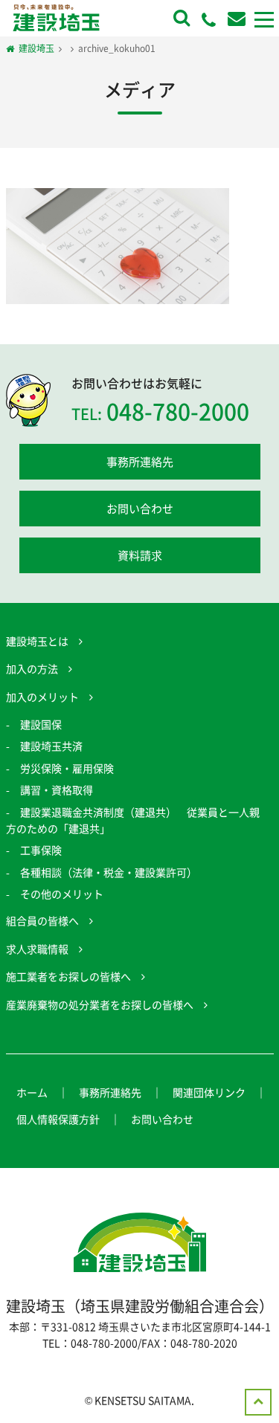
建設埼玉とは (37, 640)
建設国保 (41, 724)
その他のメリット (61, 893)
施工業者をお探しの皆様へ (68, 976)
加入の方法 (32, 668)
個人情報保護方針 (58, 1118)
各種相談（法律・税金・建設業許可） (108, 872)
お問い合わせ (139, 508)
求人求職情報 (37, 948)
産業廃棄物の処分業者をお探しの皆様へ (99, 1004)
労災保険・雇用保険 (67, 768)
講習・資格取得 (56, 789)
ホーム (32, 1092)
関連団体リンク (209, 1092)
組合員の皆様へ (42, 920)
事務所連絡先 (139, 462)
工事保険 (41, 849)
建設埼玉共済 (51, 745)
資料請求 (140, 555)
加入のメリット (42, 696)
